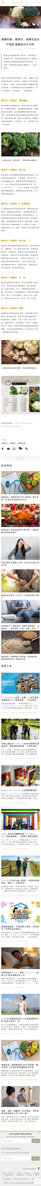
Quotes (29, 1175)
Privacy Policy (7, 1179)
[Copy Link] (38, 24)
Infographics (33, 758)
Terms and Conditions (21, 1179)
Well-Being (22, 803)
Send (36, 1141)
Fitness (21, 712)
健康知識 (22, 443)
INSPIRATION (9, 1175)
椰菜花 (5, 443)
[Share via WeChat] (34, 23)
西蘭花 (13, 443)
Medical (20, 1080)
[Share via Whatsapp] (29, 24)
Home (3, 1173)
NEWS (37, 1175)
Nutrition (30, 49)
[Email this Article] (25, 24)
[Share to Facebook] (21, 24)
